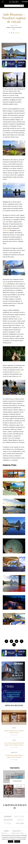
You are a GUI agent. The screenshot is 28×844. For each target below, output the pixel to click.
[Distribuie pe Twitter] (11, 33)
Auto (14, 740)
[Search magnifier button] (23, 6)
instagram (23, 1)
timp (17, 372)
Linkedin (25, 1)
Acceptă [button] (10, 841)
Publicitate (17, 831)
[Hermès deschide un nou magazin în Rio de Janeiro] (14, 717)
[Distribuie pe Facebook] (9, 33)
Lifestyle (14, 752)
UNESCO (6, 230)
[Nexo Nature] (13, 680)
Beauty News (19, 786)
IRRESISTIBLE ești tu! (12, 795)
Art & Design (7, 779)
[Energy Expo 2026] (14, 63)
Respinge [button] (17, 841)
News (14, 728)
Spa (17, 316)
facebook (22, 1)
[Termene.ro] (13, 702)
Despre (6, 831)
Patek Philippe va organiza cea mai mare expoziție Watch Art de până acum (11, 772)
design (5, 284)
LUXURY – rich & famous (14, 2)
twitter (27, 1)
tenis (20, 376)
